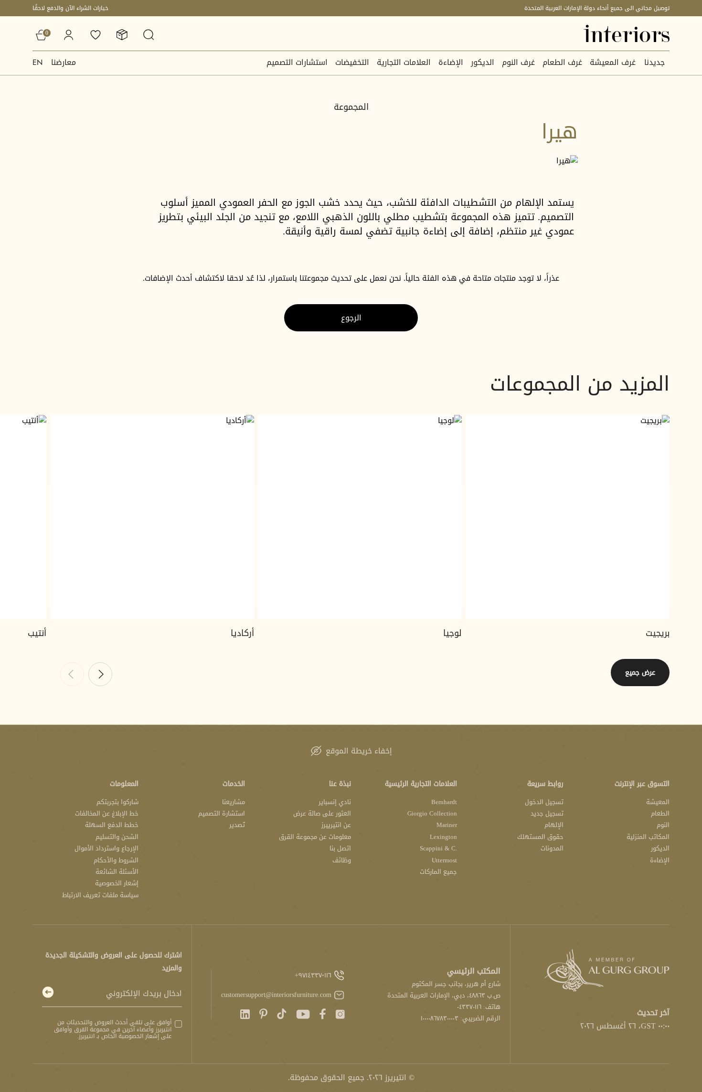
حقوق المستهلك (540, 837)
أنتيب (37, 633)
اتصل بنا (340, 848)
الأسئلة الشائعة (117, 872)
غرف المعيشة (613, 62)
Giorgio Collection (432, 813)
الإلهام (554, 825)
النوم (663, 825)
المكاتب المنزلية (648, 837)
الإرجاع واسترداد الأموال (106, 848)
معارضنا (63, 62)
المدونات (552, 848)
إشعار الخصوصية (116, 883)
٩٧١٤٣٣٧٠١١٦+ (313, 975)
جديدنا (654, 62)
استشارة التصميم (221, 813)
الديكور (482, 62)
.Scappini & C (438, 848)
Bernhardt (444, 802)
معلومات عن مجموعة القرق (315, 837)
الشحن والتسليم (117, 837)
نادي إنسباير (335, 802)
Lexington (443, 837)
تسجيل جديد (547, 813)
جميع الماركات (438, 872)
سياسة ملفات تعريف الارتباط (100, 895)
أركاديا (242, 633)
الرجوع (351, 317)
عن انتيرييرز (336, 825)
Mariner (446, 825)
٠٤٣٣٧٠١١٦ (469, 1007)
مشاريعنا (233, 802)
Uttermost (444, 860)
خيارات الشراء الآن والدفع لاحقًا (70, 8)
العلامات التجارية (404, 62)
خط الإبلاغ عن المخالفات (106, 813)
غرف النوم (518, 62)
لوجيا (452, 633)
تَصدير (237, 825)
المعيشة (658, 802)
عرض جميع (640, 672)
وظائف (341, 860)
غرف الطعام (562, 62)
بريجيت (658, 633)
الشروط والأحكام (116, 860)
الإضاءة (450, 62)
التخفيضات (352, 62)
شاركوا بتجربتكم (117, 802)
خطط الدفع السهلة (111, 825)
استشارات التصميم (297, 62)
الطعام (660, 813)
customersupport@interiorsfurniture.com (276, 995)
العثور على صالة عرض (322, 813)
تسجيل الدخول (544, 802)
